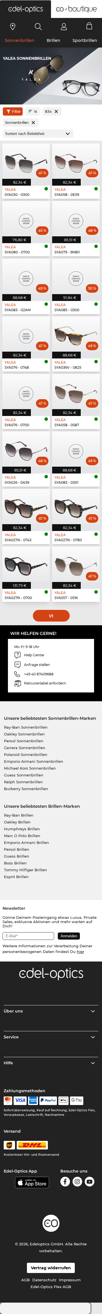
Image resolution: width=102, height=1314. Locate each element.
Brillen (53, 40)
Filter (16, 111)
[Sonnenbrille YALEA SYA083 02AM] (26, 276)
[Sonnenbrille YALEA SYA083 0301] (76, 449)
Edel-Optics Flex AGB (51, 1286)
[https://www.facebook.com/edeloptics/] (65, 1182)
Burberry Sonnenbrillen (26, 788)
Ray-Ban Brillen (18, 815)
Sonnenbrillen (19, 40)
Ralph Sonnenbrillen (23, 782)
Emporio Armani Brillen (26, 842)
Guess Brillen (16, 856)
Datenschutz (44, 1280)
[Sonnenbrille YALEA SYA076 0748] (26, 334)
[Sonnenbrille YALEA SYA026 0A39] (26, 449)
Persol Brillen (16, 849)
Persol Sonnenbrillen (23, 741)
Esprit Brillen (16, 876)
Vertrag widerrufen (51, 1267)
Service (11, 1037)
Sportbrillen (85, 40)
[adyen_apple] (63, 1100)
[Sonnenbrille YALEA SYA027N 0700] (26, 564)
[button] (25, 9)
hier (80, 951)
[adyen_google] (76, 1100)
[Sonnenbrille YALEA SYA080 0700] (26, 218)
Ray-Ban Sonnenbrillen (26, 727)
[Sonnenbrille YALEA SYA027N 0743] (26, 506)
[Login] (64, 26)
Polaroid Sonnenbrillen (25, 754)
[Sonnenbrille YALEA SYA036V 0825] (76, 334)
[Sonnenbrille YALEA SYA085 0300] (76, 276)
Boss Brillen (15, 863)
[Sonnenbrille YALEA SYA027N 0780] (76, 506)
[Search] (38, 26)
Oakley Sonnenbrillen (24, 734)
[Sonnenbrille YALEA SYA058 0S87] (76, 391)
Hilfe (8, 1062)
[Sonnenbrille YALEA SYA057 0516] (76, 564)
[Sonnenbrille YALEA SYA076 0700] (26, 391)
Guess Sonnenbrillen (23, 775)
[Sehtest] (13, 26)
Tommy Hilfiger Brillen (25, 870)
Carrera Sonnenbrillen (24, 747)
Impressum (70, 1280)
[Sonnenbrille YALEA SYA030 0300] (26, 161)
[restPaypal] (48, 1100)
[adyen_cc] (8, 1100)
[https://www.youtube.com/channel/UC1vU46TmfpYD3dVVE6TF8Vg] (89, 1182)
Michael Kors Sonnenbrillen (30, 768)
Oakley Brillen (17, 822)
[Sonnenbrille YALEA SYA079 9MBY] (76, 218)
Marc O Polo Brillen (22, 835)
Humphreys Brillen (22, 829)
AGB (25, 1280)
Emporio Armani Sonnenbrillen (33, 761)
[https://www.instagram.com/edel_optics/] (77, 1182)
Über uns (13, 1011)
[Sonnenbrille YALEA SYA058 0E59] (76, 161)
